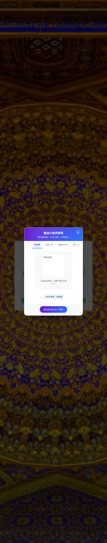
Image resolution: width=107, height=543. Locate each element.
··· (78, 245)
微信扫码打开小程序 (53, 309)
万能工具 (49, 244)
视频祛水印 (63, 244)
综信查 (37, 244)
